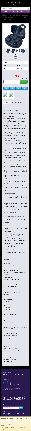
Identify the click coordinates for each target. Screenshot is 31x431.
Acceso (12, 11)
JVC (17, 62)
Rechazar (9, 421)
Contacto (20, 11)
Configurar (4, 421)
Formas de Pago (20, 415)
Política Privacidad (6, 413)
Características (7, 102)
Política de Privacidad (14, 404)
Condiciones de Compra (8, 415)
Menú (5, 11)
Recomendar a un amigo (17, 102)
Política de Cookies (16, 429)
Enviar (21, 407)
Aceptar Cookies (15, 421)
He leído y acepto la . (11, 404)
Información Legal (20, 411)
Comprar (24, 82)
